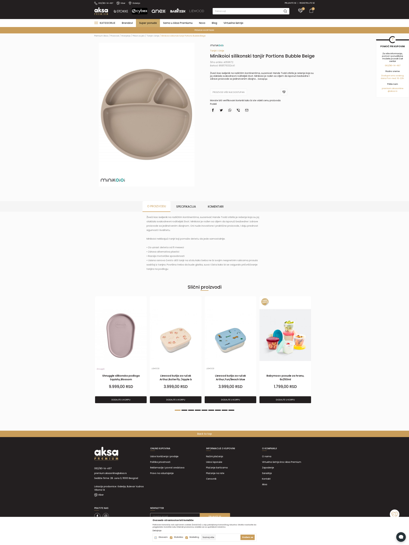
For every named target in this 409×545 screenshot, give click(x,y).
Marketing (194, 537)
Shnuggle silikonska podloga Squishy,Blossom (121, 377)
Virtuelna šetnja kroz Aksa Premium (281, 462)
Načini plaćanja (214, 456)
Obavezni (163, 537)
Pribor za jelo (139, 35)
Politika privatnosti (160, 462)
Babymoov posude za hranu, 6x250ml (285, 377)
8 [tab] (225, 410)
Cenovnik (211, 478)
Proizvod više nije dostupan (228, 92)
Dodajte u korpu (121, 399)
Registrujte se (307, 3)
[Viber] (238, 110)
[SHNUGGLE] (101, 369)
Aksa (264, 484)
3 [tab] (191, 410)
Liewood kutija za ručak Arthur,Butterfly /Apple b (176, 377)
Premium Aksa (101, 35)
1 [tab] (178, 410)
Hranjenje (125, 35)
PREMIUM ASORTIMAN (204, 30)
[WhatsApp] (230, 110)
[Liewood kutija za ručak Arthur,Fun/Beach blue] (230, 335)
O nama (266, 456)
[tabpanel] (121, 349)
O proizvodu (156, 206)
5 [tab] (204, 410)
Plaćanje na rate (215, 473)
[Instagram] (106, 516)
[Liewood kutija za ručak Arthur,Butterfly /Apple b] (175, 335)
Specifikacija (186, 207)
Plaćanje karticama (217, 467)
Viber (101, 494)
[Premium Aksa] (101, 10)
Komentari (216, 207)
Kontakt (266, 478)
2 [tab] (184, 410)
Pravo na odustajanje (162, 473)
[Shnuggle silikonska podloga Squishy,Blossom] (121, 335)
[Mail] (247, 110)
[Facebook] (213, 110)
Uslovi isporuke (214, 462)
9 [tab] (231, 410)
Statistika (178, 537)
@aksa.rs (392, 91)
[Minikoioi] (112, 180)
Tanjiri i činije (153, 35)
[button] (251, 11)
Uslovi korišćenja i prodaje (164, 456)
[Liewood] (155, 368)
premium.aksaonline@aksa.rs (110, 473)
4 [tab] (198, 410)
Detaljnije (262, 78)
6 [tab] (211, 410)
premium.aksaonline (392, 88)
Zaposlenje (268, 467)
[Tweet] (221, 110)
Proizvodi (114, 35)
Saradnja (267, 473)
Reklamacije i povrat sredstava (167, 467)
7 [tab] (218, 410)
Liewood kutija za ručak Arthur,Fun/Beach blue (230, 377)
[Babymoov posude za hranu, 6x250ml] (285, 335)
